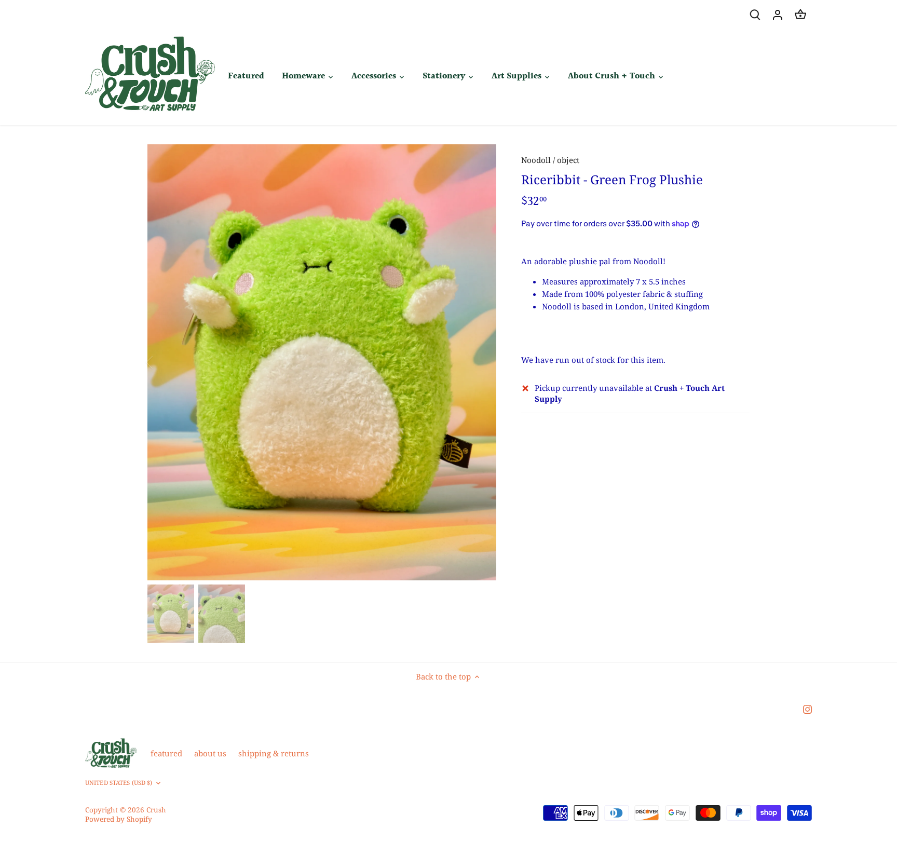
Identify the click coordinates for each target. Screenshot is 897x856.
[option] (321, 362)
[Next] (481, 362)
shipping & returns (273, 753)
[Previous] (163, 362)
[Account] (777, 14)
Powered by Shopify (118, 819)
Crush (156, 809)
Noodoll (536, 160)
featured (166, 753)
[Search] (754, 14)
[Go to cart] (800, 14)
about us (210, 753)
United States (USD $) (118, 782)
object (568, 160)
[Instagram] (807, 708)
